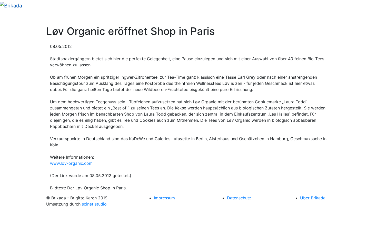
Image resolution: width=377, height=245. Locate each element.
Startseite (15, 18)
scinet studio (94, 204)
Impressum (164, 197)
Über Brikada (312, 197)
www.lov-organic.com (71, 163)
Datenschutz (239, 197)
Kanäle (36, 18)
